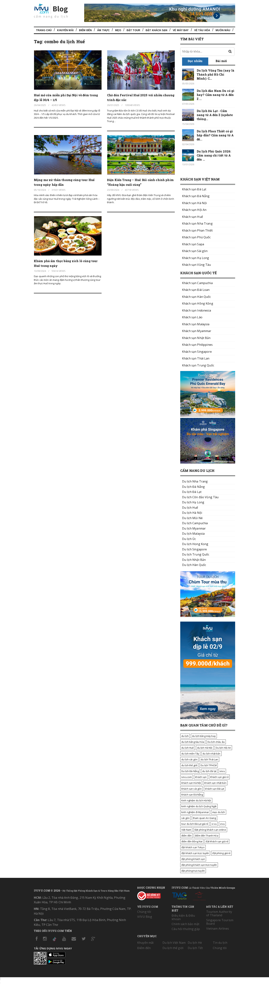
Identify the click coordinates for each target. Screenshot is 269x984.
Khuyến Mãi (65, 30)
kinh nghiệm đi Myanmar (195, 812)
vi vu (214, 823)
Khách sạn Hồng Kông (197, 303)
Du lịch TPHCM (209, 765)
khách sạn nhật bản (215, 782)
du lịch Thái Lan (209, 759)
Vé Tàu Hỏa (202, 30)
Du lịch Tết (195, 948)
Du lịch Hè (195, 943)
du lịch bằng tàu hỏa (192, 741)
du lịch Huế (187, 747)
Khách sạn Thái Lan (196, 358)
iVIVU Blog (144, 917)
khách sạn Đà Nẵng (192, 794)
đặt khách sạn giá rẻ (217, 841)
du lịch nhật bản (211, 753)
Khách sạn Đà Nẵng (196, 196)
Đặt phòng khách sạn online (210, 829)
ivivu (222, 771)
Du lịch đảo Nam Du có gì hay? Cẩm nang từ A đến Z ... (215, 95)
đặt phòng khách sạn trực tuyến (199, 864)
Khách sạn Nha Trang (197, 223)
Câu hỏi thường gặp (186, 929)
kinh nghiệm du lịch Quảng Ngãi (198, 806)
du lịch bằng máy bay (204, 736)
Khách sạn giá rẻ (219, 777)
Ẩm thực (103, 30)
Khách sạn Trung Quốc (198, 365)
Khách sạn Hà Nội (194, 203)
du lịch (185, 736)
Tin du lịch (220, 943)
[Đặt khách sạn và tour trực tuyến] (207, 416)
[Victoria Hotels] (199, 895)
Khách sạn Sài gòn (195, 251)
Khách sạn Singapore (197, 352)
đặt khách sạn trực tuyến (195, 853)
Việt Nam (186, 829)
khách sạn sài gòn (191, 788)
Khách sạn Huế (192, 217)
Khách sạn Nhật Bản (196, 338)
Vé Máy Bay (180, 30)
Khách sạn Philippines (197, 345)
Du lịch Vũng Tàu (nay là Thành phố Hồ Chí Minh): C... (215, 74)
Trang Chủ (44, 30)
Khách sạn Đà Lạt (194, 189)
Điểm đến (85, 30)
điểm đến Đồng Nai (191, 841)
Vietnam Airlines (217, 929)
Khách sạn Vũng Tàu (196, 265)
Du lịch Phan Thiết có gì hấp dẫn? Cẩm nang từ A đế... (215, 135)
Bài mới (221, 61)
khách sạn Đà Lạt (214, 788)
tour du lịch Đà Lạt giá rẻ (194, 823)
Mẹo (118, 30)
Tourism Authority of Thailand (219, 913)
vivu (222, 823)
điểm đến (186, 835)
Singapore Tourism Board (219, 922)
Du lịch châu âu (216, 741)
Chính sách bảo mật (185, 924)
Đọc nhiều (195, 61)
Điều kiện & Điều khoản (183, 917)
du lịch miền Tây (190, 753)
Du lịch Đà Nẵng (190, 771)
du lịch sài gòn (189, 759)
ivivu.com (186, 777)
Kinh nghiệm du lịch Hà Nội (196, 800)
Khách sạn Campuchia (197, 283)
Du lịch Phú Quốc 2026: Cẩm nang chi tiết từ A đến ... (214, 155)
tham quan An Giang (204, 818)
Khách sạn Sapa (193, 244)
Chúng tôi (144, 912)
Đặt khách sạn (156, 30)
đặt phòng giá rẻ (221, 853)
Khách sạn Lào (192, 317)
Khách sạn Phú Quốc (196, 237)
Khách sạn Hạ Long (195, 258)
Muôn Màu (223, 30)
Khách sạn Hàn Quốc (196, 297)
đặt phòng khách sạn (193, 859)
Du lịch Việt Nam (174, 943)
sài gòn (185, 818)
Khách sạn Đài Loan (196, 290)
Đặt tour (133, 30)
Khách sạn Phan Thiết (197, 230)
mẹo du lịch (218, 812)
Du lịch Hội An (223, 747)
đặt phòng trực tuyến (193, 870)
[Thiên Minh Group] (179, 895)
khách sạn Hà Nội (191, 782)
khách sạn (201, 777)
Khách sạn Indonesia (196, 310)
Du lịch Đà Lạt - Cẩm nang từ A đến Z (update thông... (215, 115)
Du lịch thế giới (172, 948)
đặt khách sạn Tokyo (193, 847)
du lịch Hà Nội (204, 747)
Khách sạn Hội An (194, 210)
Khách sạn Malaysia (196, 324)
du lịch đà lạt (209, 771)
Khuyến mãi (145, 943)
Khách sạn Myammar (196, 331)
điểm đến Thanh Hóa (206, 835)
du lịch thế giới (189, 765)
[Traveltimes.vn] (207, 616)
